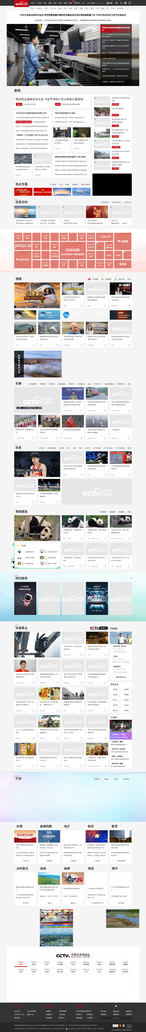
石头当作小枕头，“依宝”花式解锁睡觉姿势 (120, 531)
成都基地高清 (29, 552)
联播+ (19, 104)
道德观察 (42, 766)
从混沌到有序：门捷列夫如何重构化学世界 (97, 759)
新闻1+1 (18, 738)
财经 (55, 3)
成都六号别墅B (30, 558)
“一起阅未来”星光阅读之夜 (95, 888)
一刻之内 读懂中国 (28, 315)
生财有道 (42, 710)
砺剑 (89, 384)
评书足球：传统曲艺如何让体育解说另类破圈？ (49, 854)
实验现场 (66, 683)
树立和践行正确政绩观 (23, 122)
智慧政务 (116, 1014)
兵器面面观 (61, 384)
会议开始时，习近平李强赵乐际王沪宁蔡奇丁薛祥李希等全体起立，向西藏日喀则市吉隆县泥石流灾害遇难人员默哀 (73, 20)
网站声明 (17, 1018)
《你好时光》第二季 (119, 646)
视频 (50, 3)
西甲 (17, 502)
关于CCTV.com (19, 1014)
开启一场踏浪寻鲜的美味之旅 (120, 759)
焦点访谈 (115, 115)
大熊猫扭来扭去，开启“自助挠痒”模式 (96, 531)
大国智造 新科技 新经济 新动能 (70, 222)
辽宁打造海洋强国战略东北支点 (120, 888)
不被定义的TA (99, 313)
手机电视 (62, 1014)
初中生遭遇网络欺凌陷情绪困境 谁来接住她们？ (97, 675)
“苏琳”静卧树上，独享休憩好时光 (72, 559)
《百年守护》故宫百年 (118, 749)
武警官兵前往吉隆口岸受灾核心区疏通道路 (96, 403)
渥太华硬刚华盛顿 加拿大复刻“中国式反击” (120, 298)
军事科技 (71, 384)
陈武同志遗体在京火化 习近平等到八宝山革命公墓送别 (49, 99)
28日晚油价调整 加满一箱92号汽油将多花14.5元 (70, 117)
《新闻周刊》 (116, 666)
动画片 (106, 779)
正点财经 (115, 168)
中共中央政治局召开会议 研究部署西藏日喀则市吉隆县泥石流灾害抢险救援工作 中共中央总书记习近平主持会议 (73, 15)
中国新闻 (115, 136)
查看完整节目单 (121, 677)
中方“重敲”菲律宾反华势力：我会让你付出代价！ (72, 298)
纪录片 (116, 779)
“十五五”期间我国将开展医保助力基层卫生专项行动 (24, 896)
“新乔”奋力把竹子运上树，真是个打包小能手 (120, 559)
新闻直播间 (115, 147)
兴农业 (126, 705)
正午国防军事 (20, 438)
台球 (88, 475)
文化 (65, 8)
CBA (80, 448)
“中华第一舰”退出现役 (109, 58)
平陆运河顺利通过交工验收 (65, 113)
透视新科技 (43, 683)
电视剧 (97, 779)
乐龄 (86, 8)
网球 (64, 475)
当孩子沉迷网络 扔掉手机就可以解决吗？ (81, 141)
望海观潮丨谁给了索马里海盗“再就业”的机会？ (96, 338)
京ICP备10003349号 (45, 1028)
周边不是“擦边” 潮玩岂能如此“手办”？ (25, 759)
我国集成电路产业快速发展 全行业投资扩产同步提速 (32, 139)
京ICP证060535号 (19, 1028)
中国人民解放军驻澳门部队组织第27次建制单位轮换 (120, 403)
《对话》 (115, 656)
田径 (112, 475)
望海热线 (79, 1018)
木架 (88, 538)
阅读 (91, 8)
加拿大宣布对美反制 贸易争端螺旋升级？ (97, 731)
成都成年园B (29, 563)
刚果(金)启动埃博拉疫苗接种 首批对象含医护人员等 (71, 174)
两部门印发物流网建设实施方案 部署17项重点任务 (31, 131)
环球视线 (90, 738)
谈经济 (115, 705)
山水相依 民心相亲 (29, 104)
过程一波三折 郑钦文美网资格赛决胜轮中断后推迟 (72, 467)
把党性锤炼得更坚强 (39, 122)
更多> (129, 279)
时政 (32, 3)
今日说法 (90, 683)
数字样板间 (105, 202)
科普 (75, 8)
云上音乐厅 (127, 202)
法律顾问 (89, 1014)
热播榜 (124, 241)
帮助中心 (62, 1018)
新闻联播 (115, 104)
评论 (44, 3)
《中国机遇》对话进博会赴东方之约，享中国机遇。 (48, 222)
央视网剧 (108, 279)
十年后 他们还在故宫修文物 (119, 752)
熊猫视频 (103, 512)
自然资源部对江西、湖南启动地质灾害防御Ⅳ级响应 (32, 144)
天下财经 (115, 126)
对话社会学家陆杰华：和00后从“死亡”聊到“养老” (25, 338)
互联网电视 (62, 1011)
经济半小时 (67, 655)
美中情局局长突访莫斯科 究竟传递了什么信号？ (73, 731)
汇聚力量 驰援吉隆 (117, 108)
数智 (102, 8)
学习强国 (53, 184)
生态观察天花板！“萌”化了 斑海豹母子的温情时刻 (25, 703)
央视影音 (49, 1014)
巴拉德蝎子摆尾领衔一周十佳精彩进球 (49, 495)
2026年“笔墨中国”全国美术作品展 (25, 846)
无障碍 (117, 4)
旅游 (70, 8)
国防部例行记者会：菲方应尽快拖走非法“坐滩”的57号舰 (72, 403)
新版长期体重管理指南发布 (71, 888)
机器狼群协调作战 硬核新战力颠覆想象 (73, 703)
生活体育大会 (116, 202)
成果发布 (129, 1011)
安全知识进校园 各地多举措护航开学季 (120, 854)
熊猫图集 (121, 512)
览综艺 (115, 695)
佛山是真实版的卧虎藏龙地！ (120, 737)
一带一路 (53, 8)
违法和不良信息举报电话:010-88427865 (85, 1025)
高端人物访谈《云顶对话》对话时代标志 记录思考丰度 (24, 222)
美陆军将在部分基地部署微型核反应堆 (49, 431)
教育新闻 (77, 149)
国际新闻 (18, 175)
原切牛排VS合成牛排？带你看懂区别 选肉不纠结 (73, 675)
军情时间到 (120, 384)
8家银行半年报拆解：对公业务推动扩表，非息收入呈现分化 (96, 854)
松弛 (64, 566)
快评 (57, 104)
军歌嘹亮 (114, 438)
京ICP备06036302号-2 (31, 1028)
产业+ (113, 8)
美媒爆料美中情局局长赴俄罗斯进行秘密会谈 (96, 298)
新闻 (39, 3)
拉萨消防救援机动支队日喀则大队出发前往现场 (120, 338)
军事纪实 (52, 384)
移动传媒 (49, 1018)
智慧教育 (129, 1014)
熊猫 (70, 3)
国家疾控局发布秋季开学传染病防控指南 (120, 846)
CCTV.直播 (91, 3)
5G (107, 8)
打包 (88, 566)
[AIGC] (109, 3)
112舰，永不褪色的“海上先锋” (29, 408)
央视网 (48, 1011)
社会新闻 (57, 149)
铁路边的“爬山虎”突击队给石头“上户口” (48, 759)
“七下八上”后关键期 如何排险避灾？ (25, 731)
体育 (60, 3)
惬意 (69, 538)
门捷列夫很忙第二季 (94, 766)
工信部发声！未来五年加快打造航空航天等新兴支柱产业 (96, 846)
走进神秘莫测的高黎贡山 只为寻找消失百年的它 (49, 675)
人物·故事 (67, 766)
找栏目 (109, 255)
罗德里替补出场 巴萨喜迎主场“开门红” (25, 495)
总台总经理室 (31, 1011)
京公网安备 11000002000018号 (78, 1028)
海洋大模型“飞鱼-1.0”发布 (119, 896)
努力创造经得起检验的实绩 (71, 104)
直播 (21, 546)
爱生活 (115, 700)
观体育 (126, 689)
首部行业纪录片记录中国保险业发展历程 (95, 222)
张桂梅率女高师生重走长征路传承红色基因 (72, 854)
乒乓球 (87, 448)
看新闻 (115, 689)
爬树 (112, 566)
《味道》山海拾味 (117, 756)
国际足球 (42, 502)
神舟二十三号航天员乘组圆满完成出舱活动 (115, 53)
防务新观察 (33, 384)
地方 (32, 8)
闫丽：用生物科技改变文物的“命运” (73, 759)
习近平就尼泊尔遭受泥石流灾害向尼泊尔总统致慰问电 (32, 117)
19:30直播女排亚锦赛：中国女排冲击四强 (115, 76)
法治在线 (18, 766)
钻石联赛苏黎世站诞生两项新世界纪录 (120, 467)
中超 (68, 448)
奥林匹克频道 (51, 448)
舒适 (112, 538)
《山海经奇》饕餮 (117, 742)
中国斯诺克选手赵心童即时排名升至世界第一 (96, 467)
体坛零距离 (19, 683)
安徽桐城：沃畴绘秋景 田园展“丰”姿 (113, 81)
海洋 (115, 868)
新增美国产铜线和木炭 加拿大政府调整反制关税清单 (71, 166)
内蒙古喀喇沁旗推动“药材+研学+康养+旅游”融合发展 (49, 888)
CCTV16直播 (120, 448)
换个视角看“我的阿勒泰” (118, 766)
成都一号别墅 (52, 563)
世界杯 (61, 448)
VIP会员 (41, 448)
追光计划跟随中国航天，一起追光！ (119, 222)
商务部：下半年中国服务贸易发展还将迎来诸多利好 (32, 126)
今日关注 (66, 738)
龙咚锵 (120, 313)
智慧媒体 (104, 1014)
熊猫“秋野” (95, 566)
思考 (64, 538)
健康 (81, 8)
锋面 (67, 184)
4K (83, 3)
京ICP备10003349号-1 (58, 1028)
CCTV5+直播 (108, 448)
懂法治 (115, 710)
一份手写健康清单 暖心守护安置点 (61, 141)
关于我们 (104, 1011)
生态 (46, 8)
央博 (59, 8)
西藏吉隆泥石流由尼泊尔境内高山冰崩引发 (49, 338)
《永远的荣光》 (116, 430)
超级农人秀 (19, 710)
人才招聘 (89, 1018)
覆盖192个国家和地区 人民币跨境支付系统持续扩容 (32, 148)
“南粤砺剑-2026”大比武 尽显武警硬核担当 (49, 731)
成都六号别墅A (52, 552)
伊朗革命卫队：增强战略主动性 (25, 431)
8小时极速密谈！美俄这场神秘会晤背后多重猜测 (97, 703)
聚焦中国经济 (85, 184)
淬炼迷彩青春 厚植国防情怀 (72, 430)
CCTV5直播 (97, 448)
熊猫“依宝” (119, 538)
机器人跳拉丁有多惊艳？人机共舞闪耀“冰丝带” (72, 846)
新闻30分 (115, 158)
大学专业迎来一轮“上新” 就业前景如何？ (73, 648)
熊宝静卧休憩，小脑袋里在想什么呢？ (72, 531)
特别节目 (126, 779)
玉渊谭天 (75, 184)
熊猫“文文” (95, 538)
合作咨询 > (116, 1018)
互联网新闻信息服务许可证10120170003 (26, 1025)
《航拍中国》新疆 (117, 763)
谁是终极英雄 (109, 384)
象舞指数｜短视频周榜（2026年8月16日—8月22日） (49, 846)
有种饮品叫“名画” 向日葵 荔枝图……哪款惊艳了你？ (49, 703)
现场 (88, 306)
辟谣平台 (79, 1014)
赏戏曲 (126, 710)
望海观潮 (114, 306)
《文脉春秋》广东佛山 (118, 734)
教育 (65, 3)
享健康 (126, 695)
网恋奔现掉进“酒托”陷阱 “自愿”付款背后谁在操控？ (97, 648)
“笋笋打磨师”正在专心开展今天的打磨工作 (96, 559)
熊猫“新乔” (119, 566)
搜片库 (118, 255)
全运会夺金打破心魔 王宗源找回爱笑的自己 (25, 675)
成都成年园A (52, 558)
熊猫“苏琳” (71, 566)
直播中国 (77, 3)
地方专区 (24, 259)
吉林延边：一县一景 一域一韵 (49, 896)
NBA (74, 448)
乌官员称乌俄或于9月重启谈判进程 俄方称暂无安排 (71, 161)
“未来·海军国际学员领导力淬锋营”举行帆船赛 (96, 431)
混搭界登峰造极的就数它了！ (120, 744)
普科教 (126, 700)
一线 (89, 655)
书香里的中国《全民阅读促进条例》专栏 (96, 896)
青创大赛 (121, 279)
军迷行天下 (98, 384)
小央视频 (95, 279)
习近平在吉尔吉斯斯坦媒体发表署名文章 (31, 113)
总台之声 (17, 1011)
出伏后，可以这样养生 (70, 896)
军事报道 (43, 384)
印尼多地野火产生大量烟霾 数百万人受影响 (42, 168)
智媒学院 (116, 1011)
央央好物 (120, 8)
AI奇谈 (49, 313)
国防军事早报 (67, 438)
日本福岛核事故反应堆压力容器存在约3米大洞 (23, 168)
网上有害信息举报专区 (83, 1011)
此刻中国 (26, 313)
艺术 (97, 8)
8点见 (61, 184)
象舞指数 (46, 826)
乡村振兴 (39, 8)
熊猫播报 (112, 512)
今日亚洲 (90, 710)
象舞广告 (30, 1014)
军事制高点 (81, 384)
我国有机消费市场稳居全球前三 (25, 888)
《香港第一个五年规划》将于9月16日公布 (32, 135)
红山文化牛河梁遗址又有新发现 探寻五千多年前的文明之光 (25, 854)
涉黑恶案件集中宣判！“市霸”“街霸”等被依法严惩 (69, 122)
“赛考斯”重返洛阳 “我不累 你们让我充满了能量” (73, 338)
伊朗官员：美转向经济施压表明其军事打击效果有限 (71, 170)
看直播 (122, 264)
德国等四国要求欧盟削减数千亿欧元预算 (70, 157)
